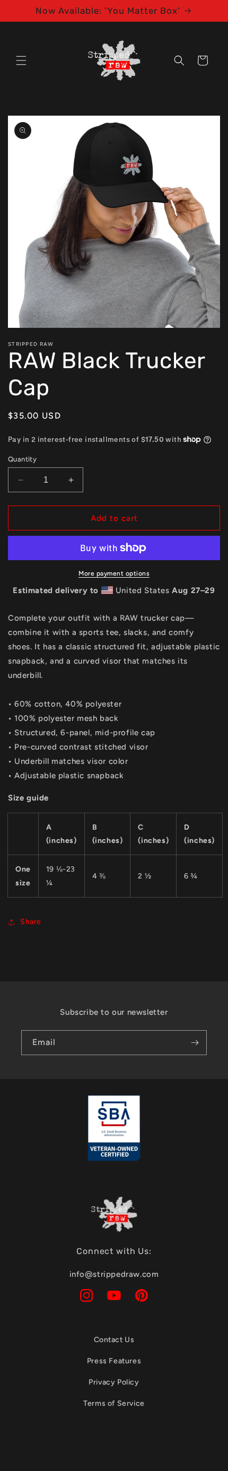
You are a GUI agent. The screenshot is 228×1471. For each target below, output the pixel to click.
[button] (21, 60)
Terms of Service (114, 1403)
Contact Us (114, 1339)
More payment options (114, 573)
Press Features (114, 1360)
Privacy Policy (114, 1382)
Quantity (22, 459)
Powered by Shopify (148, 1460)
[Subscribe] (194, 1042)
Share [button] (30, 921)
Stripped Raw (96, 1460)
